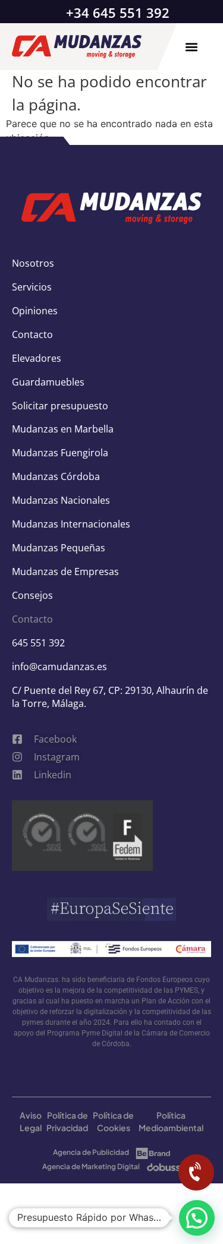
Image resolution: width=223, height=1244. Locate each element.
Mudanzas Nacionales (61, 500)
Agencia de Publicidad (91, 1152)
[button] (191, 46)
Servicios (32, 286)
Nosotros (33, 263)
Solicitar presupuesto (60, 405)
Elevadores (36, 358)
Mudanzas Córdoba (56, 476)
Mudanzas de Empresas (65, 571)
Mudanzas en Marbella (63, 428)
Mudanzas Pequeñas (58, 547)
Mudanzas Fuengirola (60, 452)
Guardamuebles (48, 382)
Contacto (32, 334)
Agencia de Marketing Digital (91, 1166)
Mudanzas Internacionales (71, 524)
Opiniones (35, 310)
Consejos (32, 595)
